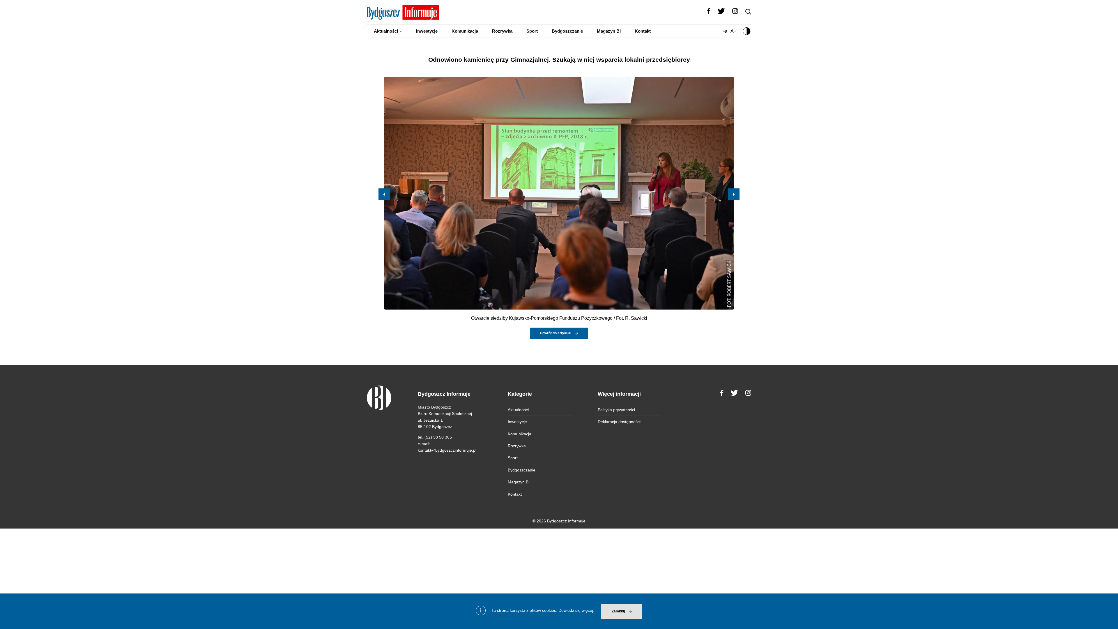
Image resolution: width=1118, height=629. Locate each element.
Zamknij (618, 611)
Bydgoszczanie (567, 31)
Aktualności (386, 31)
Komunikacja (465, 31)
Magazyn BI (609, 31)
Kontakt (643, 31)
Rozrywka (502, 31)
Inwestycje (427, 31)
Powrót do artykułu (555, 333)
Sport (532, 31)
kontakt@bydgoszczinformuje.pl (447, 450)
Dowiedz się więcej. (576, 610)
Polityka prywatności (616, 409)
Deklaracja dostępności (619, 421)
